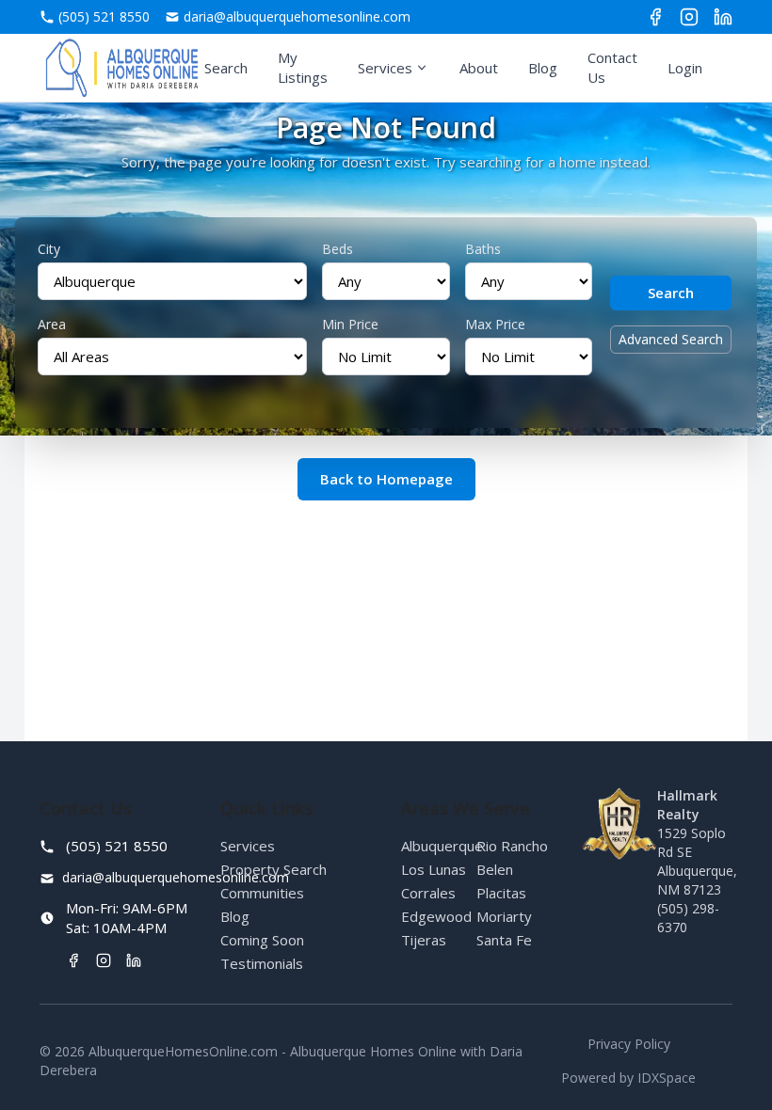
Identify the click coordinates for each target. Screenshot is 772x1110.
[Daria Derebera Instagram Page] (689, 17)
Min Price (350, 324)
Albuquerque (442, 845)
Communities (262, 892)
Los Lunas (433, 869)
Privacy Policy (628, 1044)
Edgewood (436, 916)
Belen (494, 869)
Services (385, 67)
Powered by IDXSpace (628, 1077)
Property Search (273, 869)
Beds (337, 249)
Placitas (501, 892)
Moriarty (504, 916)
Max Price (495, 324)
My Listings (303, 67)
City (49, 249)
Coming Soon (262, 939)
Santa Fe (504, 939)
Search (226, 67)
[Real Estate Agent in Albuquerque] (122, 68)
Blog (542, 67)
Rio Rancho (512, 845)
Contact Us (612, 67)
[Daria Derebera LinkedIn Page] (723, 17)
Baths (483, 249)
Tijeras (423, 939)
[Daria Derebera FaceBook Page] (655, 17)
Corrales (428, 892)
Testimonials (261, 963)
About (478, 67)
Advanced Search (671, 339)
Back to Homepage (386, 478)
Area (52, 324)
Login (684, 67)
